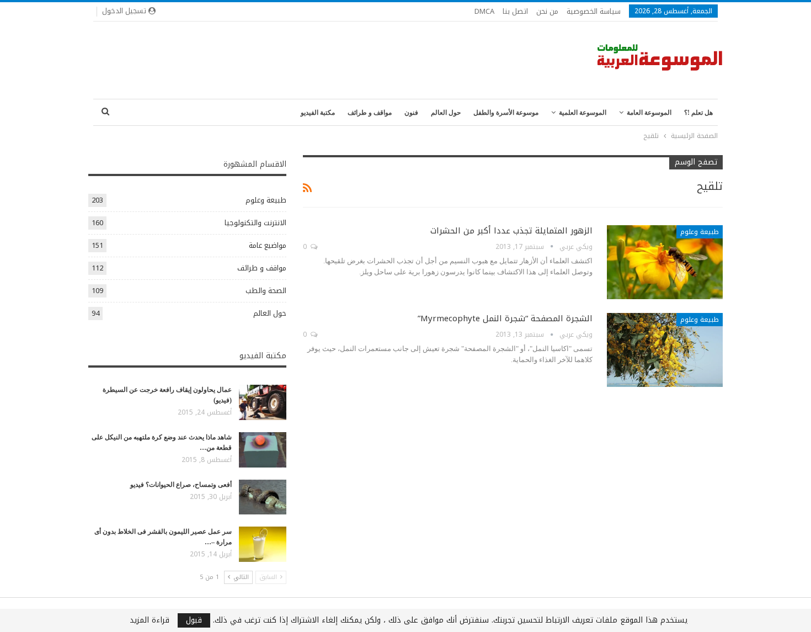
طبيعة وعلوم (699, 232)
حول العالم (446, 112)
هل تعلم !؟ (698, 112)
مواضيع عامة (267, 245)
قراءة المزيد (149, 620)
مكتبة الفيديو (318, 112)
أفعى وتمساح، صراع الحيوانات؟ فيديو (181, 484)
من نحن (547, 11)
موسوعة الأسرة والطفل (505, 112)
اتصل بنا (515, 11)
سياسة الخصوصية (594, 11)
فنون (411, 112)
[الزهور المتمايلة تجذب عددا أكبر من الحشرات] (665, 262)
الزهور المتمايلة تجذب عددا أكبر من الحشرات (511, 230)
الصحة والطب (266, 291)
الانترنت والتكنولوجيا (255, 223)
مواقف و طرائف (370, 112)
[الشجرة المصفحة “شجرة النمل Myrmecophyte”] (665, 350)
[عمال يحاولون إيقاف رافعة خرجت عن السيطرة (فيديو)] (262, 402)
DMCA (484, 11)
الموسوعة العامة (649, 112)
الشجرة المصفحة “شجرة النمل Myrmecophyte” (505, 318)
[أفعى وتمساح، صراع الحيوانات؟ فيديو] (262, 497)
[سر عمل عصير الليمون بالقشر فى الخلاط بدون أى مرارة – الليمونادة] (262, 544)
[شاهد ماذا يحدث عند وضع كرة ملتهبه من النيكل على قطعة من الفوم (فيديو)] (262, 450)
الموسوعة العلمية (582, 112)
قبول (194, 620)
